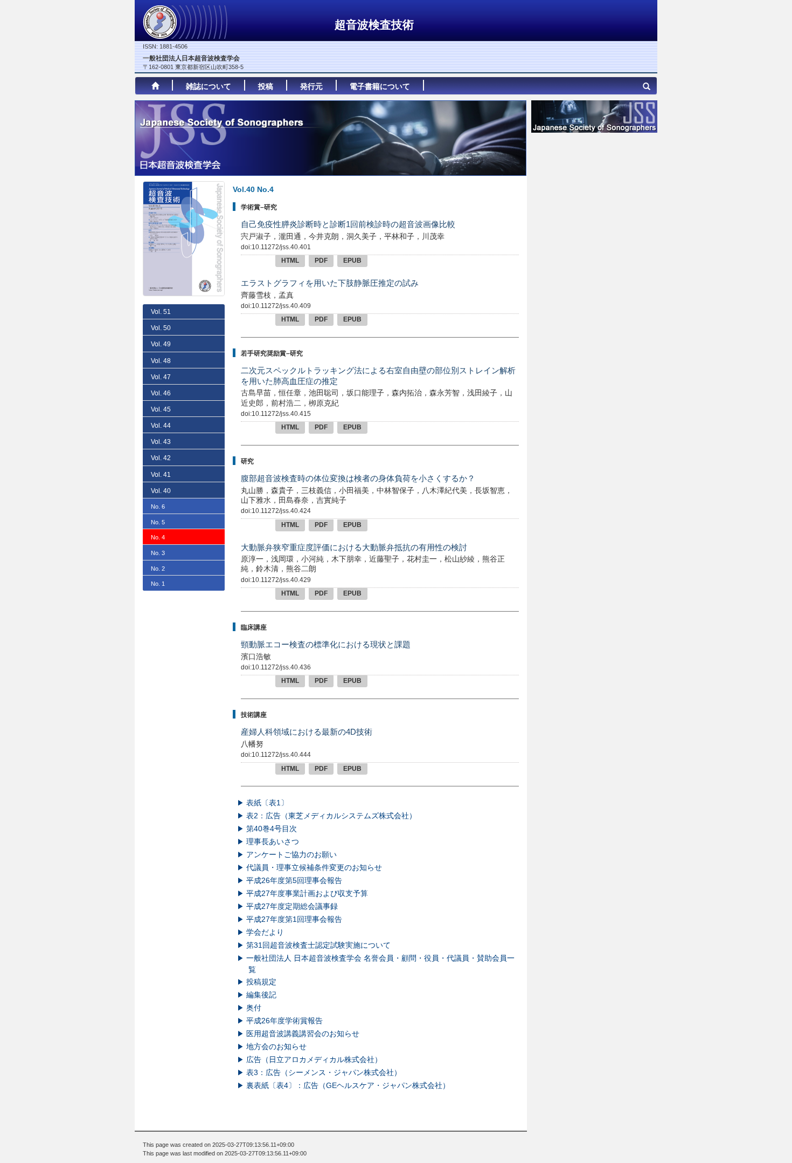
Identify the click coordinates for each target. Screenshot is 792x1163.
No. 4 (158, 537)
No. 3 (158, 553)
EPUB (352, 260)
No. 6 (158, 506)
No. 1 (158, 583)
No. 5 (158, 522)
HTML (290, 260)
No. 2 (158, 568)
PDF (321, 260)
